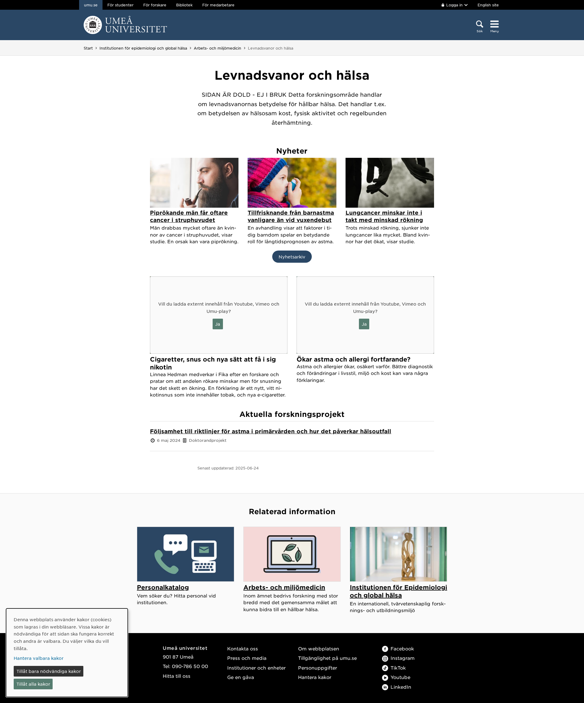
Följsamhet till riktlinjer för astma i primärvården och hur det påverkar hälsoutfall (270, 431)
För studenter (120, 4)
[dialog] (67, 652)
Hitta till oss (176, 676)
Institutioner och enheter (256, 667)
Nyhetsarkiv (292, 256)
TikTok (398, 667)
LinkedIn (401, 687)
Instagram (403, 658)
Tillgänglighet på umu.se (327, 658)
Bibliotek (184, 4)
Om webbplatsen (318, 648)
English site (488, 4)
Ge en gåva (240, 677)
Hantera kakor (314, 677)
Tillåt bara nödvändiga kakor (48, 671)
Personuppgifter (317, 667)
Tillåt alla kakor (33, 684)
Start (88, 48)
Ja (217, 324)
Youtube (400, 677)
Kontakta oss (242, 648)
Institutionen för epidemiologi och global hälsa (143, 48)
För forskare (154, 4)
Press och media (246, 658)
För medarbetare (218, 4)
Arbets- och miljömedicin (217, 48)
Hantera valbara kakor (39, 658)
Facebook (402, 648)
